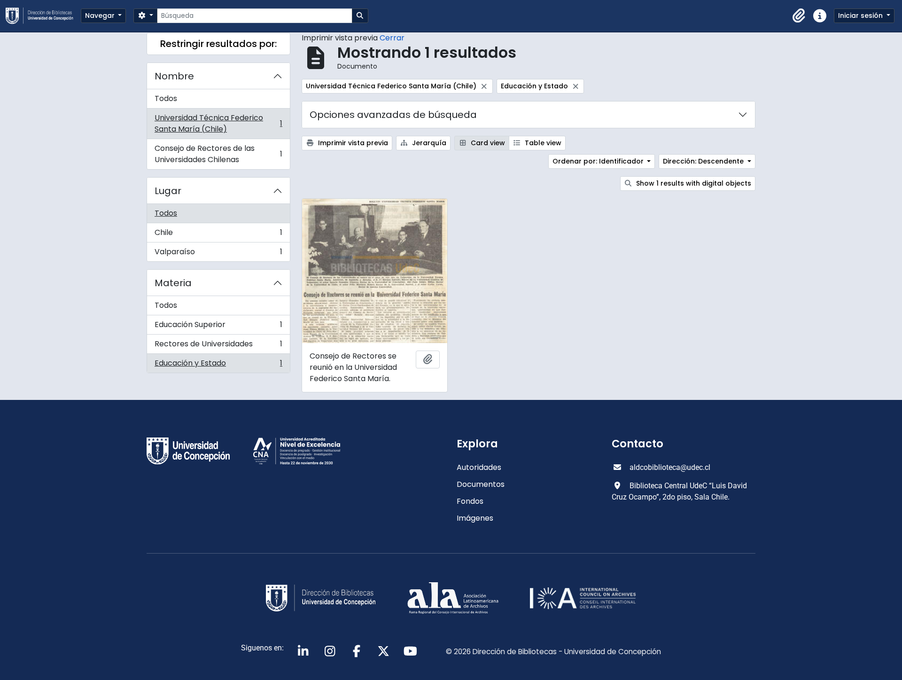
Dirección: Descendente (704, 161)
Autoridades (479, 467)
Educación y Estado (218, 365)
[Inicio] (43, 16)
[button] (799, 16)
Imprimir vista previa (352, 143)
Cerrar (392, 37)
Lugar (168, 190)
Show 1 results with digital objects (692, 183)
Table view (542, 143)
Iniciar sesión (861, 15)
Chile (218, 234)
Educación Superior (218, 327)
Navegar (101, 15)
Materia (173, 282)
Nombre (174, 76)
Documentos (481, 484)
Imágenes (475, 518)
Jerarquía (428, 143)
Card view (487, 143)
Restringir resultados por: (218, 43)
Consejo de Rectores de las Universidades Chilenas (218, 154)
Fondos (470, 501)
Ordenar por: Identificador (598, 161)
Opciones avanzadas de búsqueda (393, 114)
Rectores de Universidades (218, 346)
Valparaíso (218, 253)
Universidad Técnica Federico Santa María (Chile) (218, 123)
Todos (166, 98)
